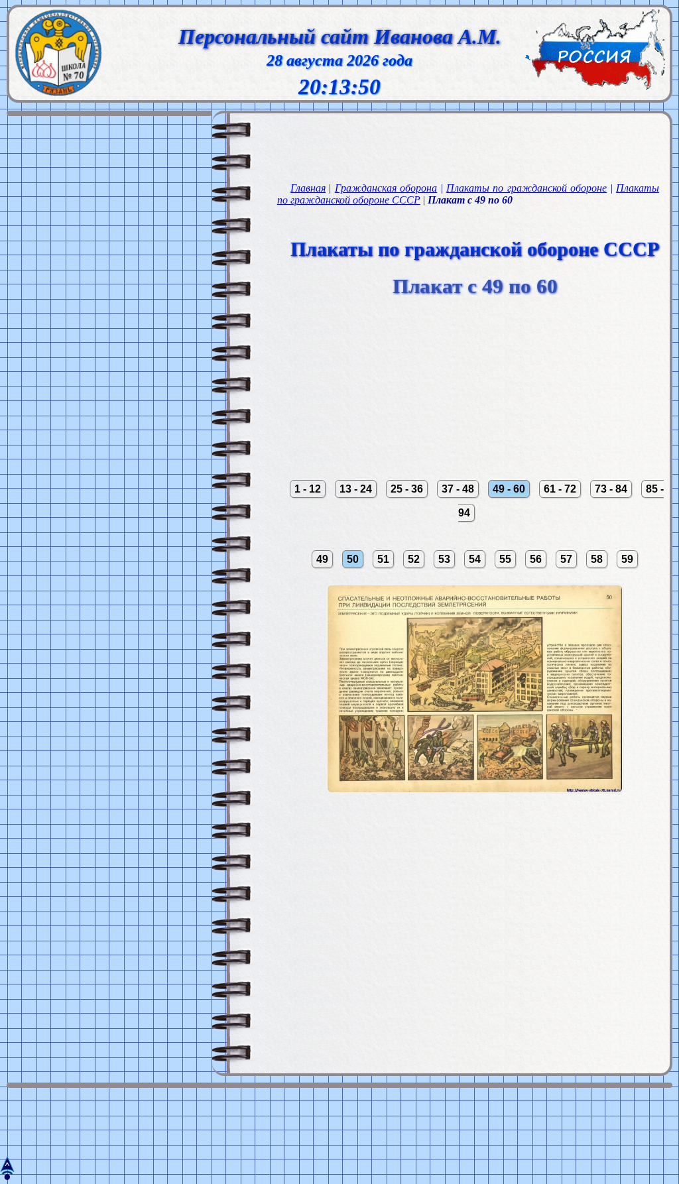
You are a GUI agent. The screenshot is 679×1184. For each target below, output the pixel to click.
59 (627, 559)
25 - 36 (407, 489)
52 (414, 559)
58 (597, 559)
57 (566, 559)
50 (353, 559)
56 (536, 559)
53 (444, 559)
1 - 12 (307, 489)
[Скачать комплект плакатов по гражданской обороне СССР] (474, 814)
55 (505, 559)
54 (475, 559)
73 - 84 (611, 489)
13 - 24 (356, 489)
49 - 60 (509, 489)
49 (322, 559)
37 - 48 (458, 489)
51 (383, 559)
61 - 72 (560, 489)
